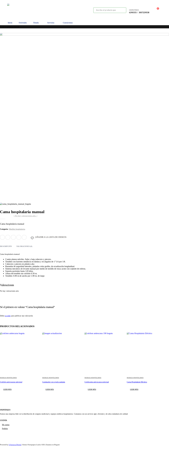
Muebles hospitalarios (17, 229)
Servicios (50, 23)
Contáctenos (68, 23)
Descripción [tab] (6, 246)
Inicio (10, 23)
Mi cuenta (5, 425)
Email (24, 237)
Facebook (2, 237)
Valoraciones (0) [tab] (24, 246)
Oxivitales (23, 23)
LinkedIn (13, 237)
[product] (21, 353)
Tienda (36, 23)
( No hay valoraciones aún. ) (25, 216)
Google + (18, 237)
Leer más (7, 389)
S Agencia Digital (15, 445)
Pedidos (5, 428)
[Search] (122, 10)
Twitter (7, 237)
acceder (8, 316)
